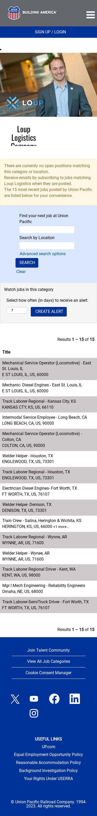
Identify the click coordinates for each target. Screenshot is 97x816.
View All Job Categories (48, 661)
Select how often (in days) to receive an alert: (47, 300)
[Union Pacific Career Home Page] (32, 13)
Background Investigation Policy (48, 770)
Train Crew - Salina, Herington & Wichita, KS (41, 520)
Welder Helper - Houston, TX (27, 455)
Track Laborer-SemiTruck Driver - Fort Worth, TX (45, 601)
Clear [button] (21, 271)
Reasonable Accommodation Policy (48, 762)
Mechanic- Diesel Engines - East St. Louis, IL (42, 385)
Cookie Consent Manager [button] (48, 672)
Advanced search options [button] (43, 253)
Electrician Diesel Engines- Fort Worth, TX (39, 488)
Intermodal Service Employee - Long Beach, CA (44, 417)
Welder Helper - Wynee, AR (26, 553)
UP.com (48, 747)
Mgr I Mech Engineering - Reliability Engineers (43, 585)
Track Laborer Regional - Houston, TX (36, 471)
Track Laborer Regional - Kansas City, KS (39, 401)
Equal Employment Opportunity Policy (48, 754)
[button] (81, 15)
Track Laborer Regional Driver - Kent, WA (39, 569)
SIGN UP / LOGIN (50, 32)
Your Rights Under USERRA (48, 778)
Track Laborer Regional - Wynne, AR (34, 536)
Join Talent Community (48, 650)
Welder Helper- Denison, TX (26, 504)
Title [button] (6, 352)
